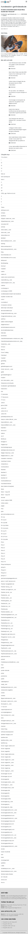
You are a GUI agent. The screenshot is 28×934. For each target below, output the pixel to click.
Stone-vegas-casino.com (8, 746)
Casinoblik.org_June (6, 280)
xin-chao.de (4, 877)
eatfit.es (3, 319)
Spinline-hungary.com (7, 735)
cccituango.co (5, 288)
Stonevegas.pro (5, 804)
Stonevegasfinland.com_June (9, 818)
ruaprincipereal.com (6, 710)
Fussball (3, 358)
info (2, 391)
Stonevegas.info (5, 793)
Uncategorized (5, 860)
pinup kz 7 (3, 576)
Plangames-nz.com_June (8, 637)
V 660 (2, 866)
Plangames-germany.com (8, 634)
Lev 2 (2, 436)
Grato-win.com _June (7, 369)
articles (3, 227)
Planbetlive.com (5, 620)
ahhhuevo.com (5, 210)
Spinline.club (4, 737)
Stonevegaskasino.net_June (8, 838)
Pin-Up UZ (3, 534)
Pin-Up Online (4, 525)
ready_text (4, 684)
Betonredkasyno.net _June (8, 241)
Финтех (3, 882)
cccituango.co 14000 (6, 291)
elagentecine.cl (5, 325)
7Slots (2, 207)
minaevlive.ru (4, 464)
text (2, 855)
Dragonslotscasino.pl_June (8, 316)
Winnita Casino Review (7, 874)
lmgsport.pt (4, 445)
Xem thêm (3, 29)
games (3, 364)
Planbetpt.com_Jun (6, 631)
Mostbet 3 (3, 475)
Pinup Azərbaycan (6, 564)
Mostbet (3, 470)
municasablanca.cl (6, 481)
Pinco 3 (3, 550)
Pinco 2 (3, 548)
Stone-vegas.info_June (7, 762)
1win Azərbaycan (5, 177)
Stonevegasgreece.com (7, 824)
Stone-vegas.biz (5, 751)
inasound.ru (4, 389)
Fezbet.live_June (5, 344)
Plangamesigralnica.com (7, 645)
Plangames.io (4, 640)
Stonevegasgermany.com (8, 821)
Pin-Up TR (3, 531)
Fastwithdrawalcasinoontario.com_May (11, 341)
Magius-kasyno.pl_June (7, 453)
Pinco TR (3, 562)
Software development (7, 732)
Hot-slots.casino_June (7, 380)
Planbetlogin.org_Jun (7, 629)
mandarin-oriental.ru (6, 458)
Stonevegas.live (5, 796)
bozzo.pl (3, 266)
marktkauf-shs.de (6, 461)
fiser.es (3, 350)
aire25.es (3, 216)
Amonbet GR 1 (5, 224)
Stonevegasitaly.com (6, 832)
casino (2, 271)
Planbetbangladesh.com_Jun (9, 615)
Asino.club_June (5, 232)
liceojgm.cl (4, 442)
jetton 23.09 (4, 405)
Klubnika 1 (3, 428)
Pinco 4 (3, 553)
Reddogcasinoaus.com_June (9, 687)
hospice (3, 378)
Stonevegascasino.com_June (9, 810)
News (2, 489)
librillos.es (3, 439)
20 (1, 185)
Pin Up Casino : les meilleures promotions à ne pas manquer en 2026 (18, 92)
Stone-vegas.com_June (7, 760)
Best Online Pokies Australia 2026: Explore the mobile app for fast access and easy (18, 74)
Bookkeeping (4, 263)
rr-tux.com (4, 707)
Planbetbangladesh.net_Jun (8, 617)
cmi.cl (2, 299)
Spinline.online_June (6, 740)
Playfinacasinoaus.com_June (9, 654)
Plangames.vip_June (6, 643)
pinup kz (3, 567)
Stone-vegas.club (5, 757)
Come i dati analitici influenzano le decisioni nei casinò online (18, 147)
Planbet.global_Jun (6, 601)
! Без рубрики (4, 157)
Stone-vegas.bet (5, 749)
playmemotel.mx (5, 656)
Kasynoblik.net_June (6, 422)
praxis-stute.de (5, 670)
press (2, 673)
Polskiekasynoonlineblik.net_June (10, 662)
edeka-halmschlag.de (7, 322)
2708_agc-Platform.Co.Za (8, 193)
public (2, 679)
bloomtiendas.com (6, 255)
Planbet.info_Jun (5, 603)
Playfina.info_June (6, 648)
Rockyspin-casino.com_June (9, 701)
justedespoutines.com (7, 417)
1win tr (2, 179)
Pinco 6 (3, 559)
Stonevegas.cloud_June (7, 788)
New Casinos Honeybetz (7, 486)
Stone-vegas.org (5, 768)
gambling (3, 361)
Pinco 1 (3, 545)
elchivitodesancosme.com (8, 327)
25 (1, 191)
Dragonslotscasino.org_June (9, 313)
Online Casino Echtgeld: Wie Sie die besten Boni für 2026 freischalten (17, 83)
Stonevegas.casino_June (7, 782)
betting (3, 244)
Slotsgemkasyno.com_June (8, 723)
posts (2, 668)
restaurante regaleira (7, 690)
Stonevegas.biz (5, 779)
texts (2, 857)
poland (3, 659)
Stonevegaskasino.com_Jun (8, 835)
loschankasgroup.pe (6, 447)
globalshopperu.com (6, 366)
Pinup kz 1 (3, 570)
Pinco (2, 542)
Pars (2, 509)
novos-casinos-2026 (6, 500)
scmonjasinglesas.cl (6, 712)
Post (2, 665)
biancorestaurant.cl (6, 246)
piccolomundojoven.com (7, 514)
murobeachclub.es (6, 484)
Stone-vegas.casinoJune (7, 754)
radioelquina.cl (5, 682)
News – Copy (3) (5, 495)
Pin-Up (3, 517)
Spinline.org (4, 743)
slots (2, 718)
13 (1, 166)
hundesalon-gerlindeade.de (8, 14)
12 (1, 163)
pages (2, 506)
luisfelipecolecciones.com (8, 450)
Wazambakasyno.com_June (8, 871)
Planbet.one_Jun (5, 606)
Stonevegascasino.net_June (8, 813)
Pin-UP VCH (4, 537)
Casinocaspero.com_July (8, 283)
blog (2, 252)
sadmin (4, 15)
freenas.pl (3, 355)
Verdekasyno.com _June (7, 869)
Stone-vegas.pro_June (7, 771)
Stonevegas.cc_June (6, 785)
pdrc (2, 511)
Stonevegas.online (6, 799)
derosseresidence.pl (6, 311)
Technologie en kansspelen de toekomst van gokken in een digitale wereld (17, 101)
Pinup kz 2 (3, 573)
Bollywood (3, 260)
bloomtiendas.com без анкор (8, 258)
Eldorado (3, 333)
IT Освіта (3, 400)
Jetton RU (3, 414)
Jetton (3, 403)
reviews (3, 696)
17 (1, 171)
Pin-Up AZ (3, 520)
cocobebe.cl (4, 302)
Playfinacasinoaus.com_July (8, 651)
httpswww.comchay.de (7, 383)
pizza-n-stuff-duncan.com (8, 581)
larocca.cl (3, 431)
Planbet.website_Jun (6, 612)
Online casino (4, 503)
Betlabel (3, 238)
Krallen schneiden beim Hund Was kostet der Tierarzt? (13, 11)
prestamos (4, 676)
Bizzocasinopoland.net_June (8, 249)
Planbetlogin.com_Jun (7, 626)
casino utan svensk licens (7, 277)
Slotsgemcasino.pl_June (7, 721)
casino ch (3, 274)
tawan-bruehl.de (5, 852)
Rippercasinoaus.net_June (8, 698)
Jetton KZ (3, 408)
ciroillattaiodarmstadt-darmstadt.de (11, 294)
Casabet (3, 269)
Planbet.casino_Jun (6, 598)
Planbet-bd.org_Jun (6, 587)
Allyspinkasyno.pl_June (7, 221)
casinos (3, 285)
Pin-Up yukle (4, 539)
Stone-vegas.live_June (7, 765)
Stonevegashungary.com (7, 829)
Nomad (3, 497)
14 (1, 168)
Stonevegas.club (5, 790)
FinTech (3, 347)
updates (3, 863)
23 (1, 188)
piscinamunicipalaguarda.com (9, 578)
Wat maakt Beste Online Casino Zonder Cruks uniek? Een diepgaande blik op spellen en (17, 139)
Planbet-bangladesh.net (7, 584)
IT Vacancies (4, 394)
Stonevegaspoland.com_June (9, 846)
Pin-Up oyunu (4, 528)
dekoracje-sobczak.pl (7, 308)
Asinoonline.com (5, 235)
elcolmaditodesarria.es (7, 330)
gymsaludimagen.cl (6, 375)
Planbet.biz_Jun (5, 595)
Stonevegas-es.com (6, 774)
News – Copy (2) (5, 492)
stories (3, 849)
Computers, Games (6, 305)
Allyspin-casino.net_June (8, 219)
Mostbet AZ (4, 478)
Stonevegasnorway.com (7, 841)
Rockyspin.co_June (6, 704)
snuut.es (3, 726)
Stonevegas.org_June (7, 802)
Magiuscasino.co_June (7, 456)
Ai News (3, 213)
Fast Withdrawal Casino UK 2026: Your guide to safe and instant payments (17, 64)
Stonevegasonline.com (7, 843)
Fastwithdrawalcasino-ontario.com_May (12, 338)
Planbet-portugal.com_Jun (8, 590)
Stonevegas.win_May (6, 807)
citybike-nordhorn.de (6, 297)
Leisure (3, 433)
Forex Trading (4, 352)
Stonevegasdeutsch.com (7, 816)
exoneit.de (4, 336)
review (3, 693)
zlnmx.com (4, 880)
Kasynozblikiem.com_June (8, 425)
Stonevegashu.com (6, 827)
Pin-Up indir (4, 523)
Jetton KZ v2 (4, 411)
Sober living (4, 729)
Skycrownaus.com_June (7, 715)
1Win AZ (3, 174)
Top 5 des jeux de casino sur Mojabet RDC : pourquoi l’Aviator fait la (17, 120)
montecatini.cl (5, 467)
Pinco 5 (3, 556)
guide (2, 372)
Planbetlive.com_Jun (6, 623)
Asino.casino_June (6, 230)
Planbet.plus (4, 609)
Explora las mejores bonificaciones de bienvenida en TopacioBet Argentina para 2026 (17, 111)
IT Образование (4, 397)
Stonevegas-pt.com (6, 776)
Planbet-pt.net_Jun (6, 592)
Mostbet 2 (3, 472)
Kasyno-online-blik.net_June (9, 419)
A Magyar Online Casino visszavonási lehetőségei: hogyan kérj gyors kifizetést (17, 129)
